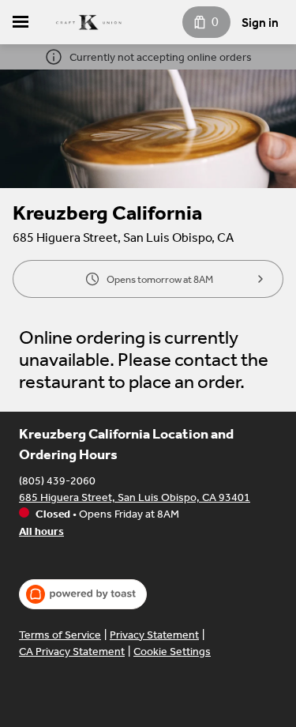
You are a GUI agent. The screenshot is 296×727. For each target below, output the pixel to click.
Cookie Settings (172, 651)
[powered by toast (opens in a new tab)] (83, 594)
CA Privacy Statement (72, 651)
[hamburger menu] (20, 22)
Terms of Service (60, 635)
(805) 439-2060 (57, 481)
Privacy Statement (154, 635)
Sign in (260, 22)
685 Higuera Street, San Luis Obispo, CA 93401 (134, 497)
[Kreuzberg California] (88, 22)
